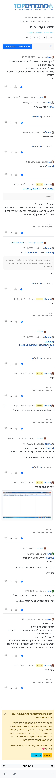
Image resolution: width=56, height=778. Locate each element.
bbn (49, 57)
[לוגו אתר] (33, 6)
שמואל (48, 102)
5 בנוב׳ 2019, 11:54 (22, 406)
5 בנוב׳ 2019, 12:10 (22, 482)
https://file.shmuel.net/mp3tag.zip (36, 344)
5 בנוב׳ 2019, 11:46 (31, 337)
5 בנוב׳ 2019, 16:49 (33, 619)
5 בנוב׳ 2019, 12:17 (33, 591)
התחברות (37, 755)
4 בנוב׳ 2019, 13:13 (34, 162)
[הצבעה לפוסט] (15, 87)
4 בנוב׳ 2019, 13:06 (31, 102)
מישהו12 (47, 184)
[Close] (5, 714)
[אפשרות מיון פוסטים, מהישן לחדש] (50, 46)
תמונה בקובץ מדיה (31, 188)
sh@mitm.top (37, 117)
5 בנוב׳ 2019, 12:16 (33, 554)
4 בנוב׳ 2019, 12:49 (33, 57)
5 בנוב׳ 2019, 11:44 (31, 248)
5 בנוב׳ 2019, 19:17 (22, 665)
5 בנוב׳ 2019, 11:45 (22, 299)
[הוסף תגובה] (21, 87)
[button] (52, 774)
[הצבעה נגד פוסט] (6, 87)
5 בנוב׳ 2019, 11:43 (22, 184)
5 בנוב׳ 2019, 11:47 (22, 373)
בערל (49, 554)
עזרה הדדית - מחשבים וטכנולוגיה (40, 33)
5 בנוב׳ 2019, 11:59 (31, 444)
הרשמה (47, 755)
